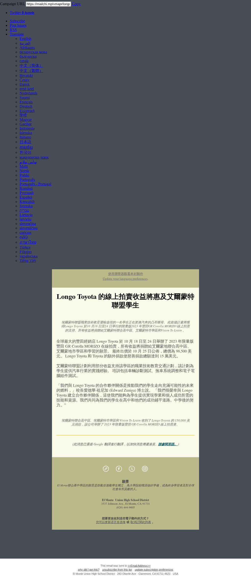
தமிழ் (24, 237)
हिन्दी (23, 115)
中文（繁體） (31, 71)
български (28, 56)
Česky (24, 80)
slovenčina (28, 224)
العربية (25, 43)
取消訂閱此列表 (140, 522)
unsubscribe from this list (117, 569)
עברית (24, 210)
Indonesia (27, 128)
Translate (17, 34)
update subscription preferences (154, 569)
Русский (27, 193)
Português (27, 179)
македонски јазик (34, 157)
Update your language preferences (125, 278)
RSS (13, 30)
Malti (24, 166)
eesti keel (27, 89)
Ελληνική (27, 111)
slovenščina (29, 228)
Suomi (25, 97)
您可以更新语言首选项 (111, 522)
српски (25, 232)
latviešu (25, 219)
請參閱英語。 (167, 444)
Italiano (25, 137)
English (25, 38)
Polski (24, 175)
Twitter (22, 13)
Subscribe (17, 21)
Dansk (25, 84)
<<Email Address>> (139, 565)
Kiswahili (27, 201)
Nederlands (28, 93)
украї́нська (29, 256)
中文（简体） (31, 65)
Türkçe (25, 247)
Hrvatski (26, 75)
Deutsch (26, 106)
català (24, 61)
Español (26, 197)
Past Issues (18, 25)
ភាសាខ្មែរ (26, 147)
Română (26, 188)
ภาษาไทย (28, 242)
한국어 (25, 152)
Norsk (24, 171)
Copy (76, 4)
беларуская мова (33, 52)
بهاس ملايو (28, 162)
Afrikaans (27, 48)
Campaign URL (12, 4)
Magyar (26, 119)
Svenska (26, 206)
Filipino (26, 252)
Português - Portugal (35, 184)
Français (26, 102)
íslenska (26, 133)
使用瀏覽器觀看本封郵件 (125, 273)
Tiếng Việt (28, 260)
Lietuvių (26, 215)
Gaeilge (26, 124)
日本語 (25, 142)
